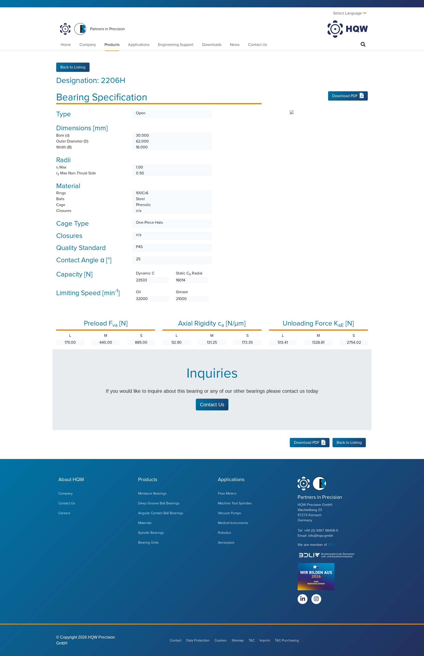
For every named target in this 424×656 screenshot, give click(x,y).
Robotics (224, 533)
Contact (175, 640)
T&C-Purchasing (287, 640)
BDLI (331, 545)
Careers (64, 513)
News (234, 44)
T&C (252, 640)
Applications (138, 44)
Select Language (347, 13)
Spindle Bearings (151, 533)
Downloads (211, 44)
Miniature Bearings (152, 493)
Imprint (265, 640)
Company (88, 44)
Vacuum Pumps (229, 513)
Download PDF (345, 95)
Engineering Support (175, 44)
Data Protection (198, 640)
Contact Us (257, 44)
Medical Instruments (233, 523)
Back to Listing (72, 67)
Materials (145, 523)
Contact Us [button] (212, 404)
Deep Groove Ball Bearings (159, 503)
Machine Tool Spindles (235, 503)
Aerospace (226, 542)
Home (66, 44)
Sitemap (238, 640)
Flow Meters (227, 493)
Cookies (220, 640)
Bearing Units (148, 542)
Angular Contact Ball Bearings (160, 513)
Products (112, 44)
